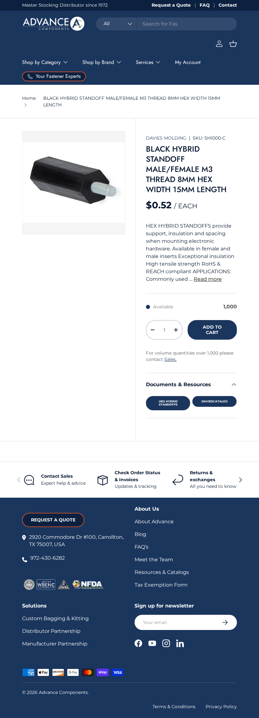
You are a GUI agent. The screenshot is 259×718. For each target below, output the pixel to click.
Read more (208, 279)
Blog (140, 534)
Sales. (170, 359)
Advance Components (63, 692)
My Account (188, 62)
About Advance (154, 522)
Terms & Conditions (174, 706)
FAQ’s (141, 547)
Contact (228, 5)
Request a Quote (171, 5)
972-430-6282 (47, 558)
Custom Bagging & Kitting (55, 618)
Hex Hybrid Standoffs (168, 403)
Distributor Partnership (51, 631)
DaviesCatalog (215, 401)
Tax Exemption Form (161, 585)
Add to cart (212, 329)
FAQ (205, 5)
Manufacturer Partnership (54, 644)
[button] (233, 44)
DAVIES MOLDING (167, 138)
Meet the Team (154, 560)
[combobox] (166, 23)
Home (29, 98)
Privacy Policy (221, 706)
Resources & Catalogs (162, 572)
